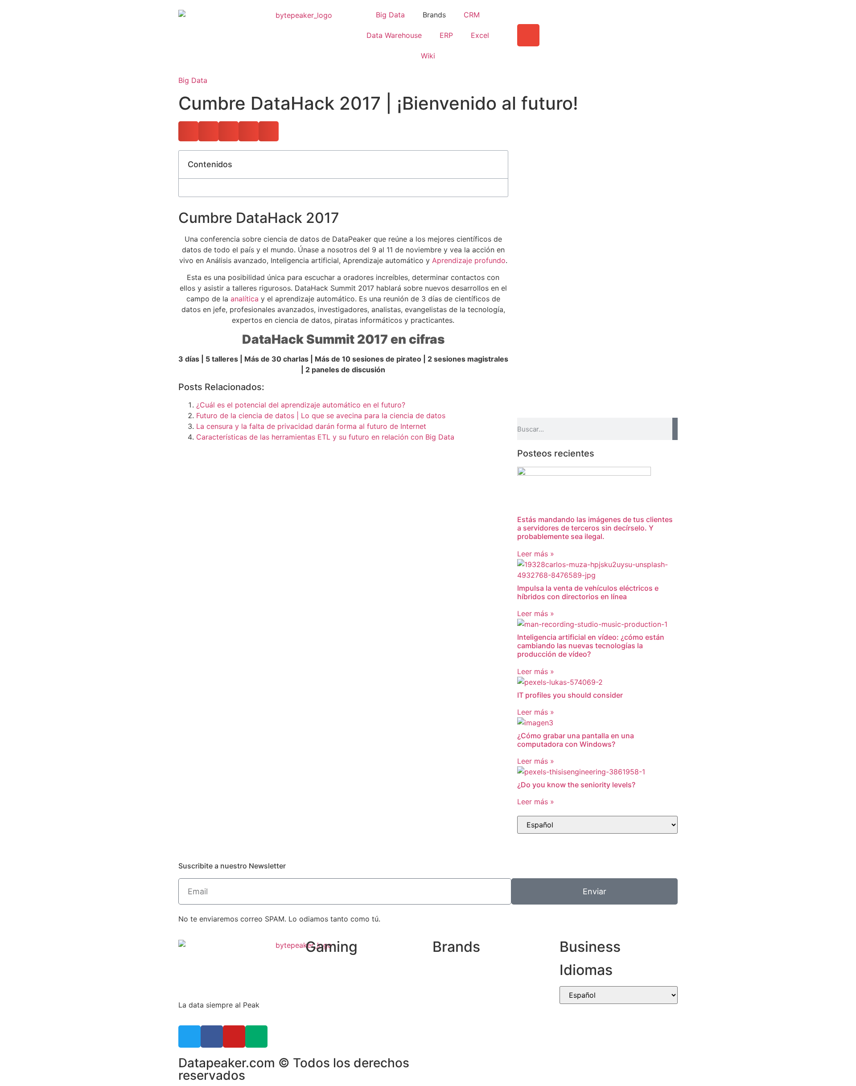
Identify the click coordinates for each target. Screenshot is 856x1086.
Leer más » (535, 553)
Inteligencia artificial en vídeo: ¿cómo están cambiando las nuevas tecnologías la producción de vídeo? (590, 645)
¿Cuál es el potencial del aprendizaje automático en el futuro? (300, 404)
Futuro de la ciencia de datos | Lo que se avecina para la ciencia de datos (320, 415)
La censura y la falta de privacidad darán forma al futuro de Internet (311, 426)
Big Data (390, 14)
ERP (446, 35)
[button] (188, 131)
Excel (480, 35)
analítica (244, 298)
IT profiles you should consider (570, 695)
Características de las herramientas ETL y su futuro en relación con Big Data (325, 436)
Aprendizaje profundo (469, 260)
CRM (472, 14)
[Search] (675, 429)
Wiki (428, 55)
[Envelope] (528, 35)
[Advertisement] (597, 212)
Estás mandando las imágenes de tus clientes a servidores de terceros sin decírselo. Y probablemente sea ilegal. (595, 528)
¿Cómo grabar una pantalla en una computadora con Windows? (575, 740)
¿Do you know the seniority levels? (576, 784)
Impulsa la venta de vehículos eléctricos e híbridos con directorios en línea (587, 592)
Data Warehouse (394, 35)
